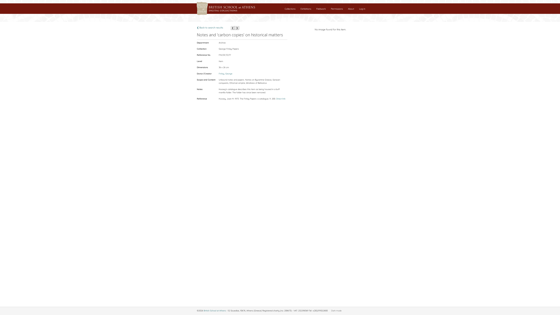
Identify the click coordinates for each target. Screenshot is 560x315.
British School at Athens (215, 310)
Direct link (280, 98)
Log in (362, 8)
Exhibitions (306, 8)
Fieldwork (321, 8)
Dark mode (336, 310)
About (351, 8)
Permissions (337, 8)
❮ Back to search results (210, 27)
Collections (290, 8)
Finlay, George (225, 73)
